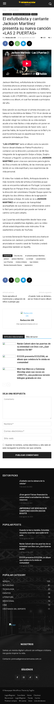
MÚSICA (34, 14)
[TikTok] (30, 677)
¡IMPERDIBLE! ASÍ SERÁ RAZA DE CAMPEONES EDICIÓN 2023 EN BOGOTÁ (33, 510)
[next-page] (8, 384)
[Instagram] (23, 677)
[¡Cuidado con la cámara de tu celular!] (10, 485)
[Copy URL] (29, 43)
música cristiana (21, 262)
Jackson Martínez (17, 259)
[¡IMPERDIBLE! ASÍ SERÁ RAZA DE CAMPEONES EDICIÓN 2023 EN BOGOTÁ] (10, 512)
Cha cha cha (18, 256)
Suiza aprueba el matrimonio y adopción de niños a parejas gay (14, 299)
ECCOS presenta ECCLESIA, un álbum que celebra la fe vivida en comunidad (33, 359)
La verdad (29, 259)
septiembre (29, 265)
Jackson (6, 259)
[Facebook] (5, 43)
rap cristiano (34, 262)
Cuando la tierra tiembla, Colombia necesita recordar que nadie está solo (34, 532)
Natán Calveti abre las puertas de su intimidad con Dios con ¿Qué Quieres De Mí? (34, 346)
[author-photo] (27, 316)
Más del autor (32, 337)
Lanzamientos (40, 259)
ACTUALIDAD (14, 10)
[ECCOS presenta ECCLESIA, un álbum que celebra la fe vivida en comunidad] (9, 359)
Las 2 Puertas (8, 262)
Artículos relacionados (13, 337)
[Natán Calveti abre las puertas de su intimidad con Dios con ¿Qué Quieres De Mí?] (9, 346)
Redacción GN (11, 38)
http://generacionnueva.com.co (27, 324)
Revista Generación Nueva (13, 265)
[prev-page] (4, 384)
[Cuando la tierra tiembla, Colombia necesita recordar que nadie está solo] (10, 534)
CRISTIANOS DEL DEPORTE (21, 14)
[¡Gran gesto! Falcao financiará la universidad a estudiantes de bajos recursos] (10, 498)
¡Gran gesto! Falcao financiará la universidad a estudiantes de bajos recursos (34, 497)
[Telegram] (23, 43)
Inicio (4, 10)
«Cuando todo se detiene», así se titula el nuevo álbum (39, 297)
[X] (11, 43)
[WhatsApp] (17, 43)
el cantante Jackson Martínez (35, 256)
